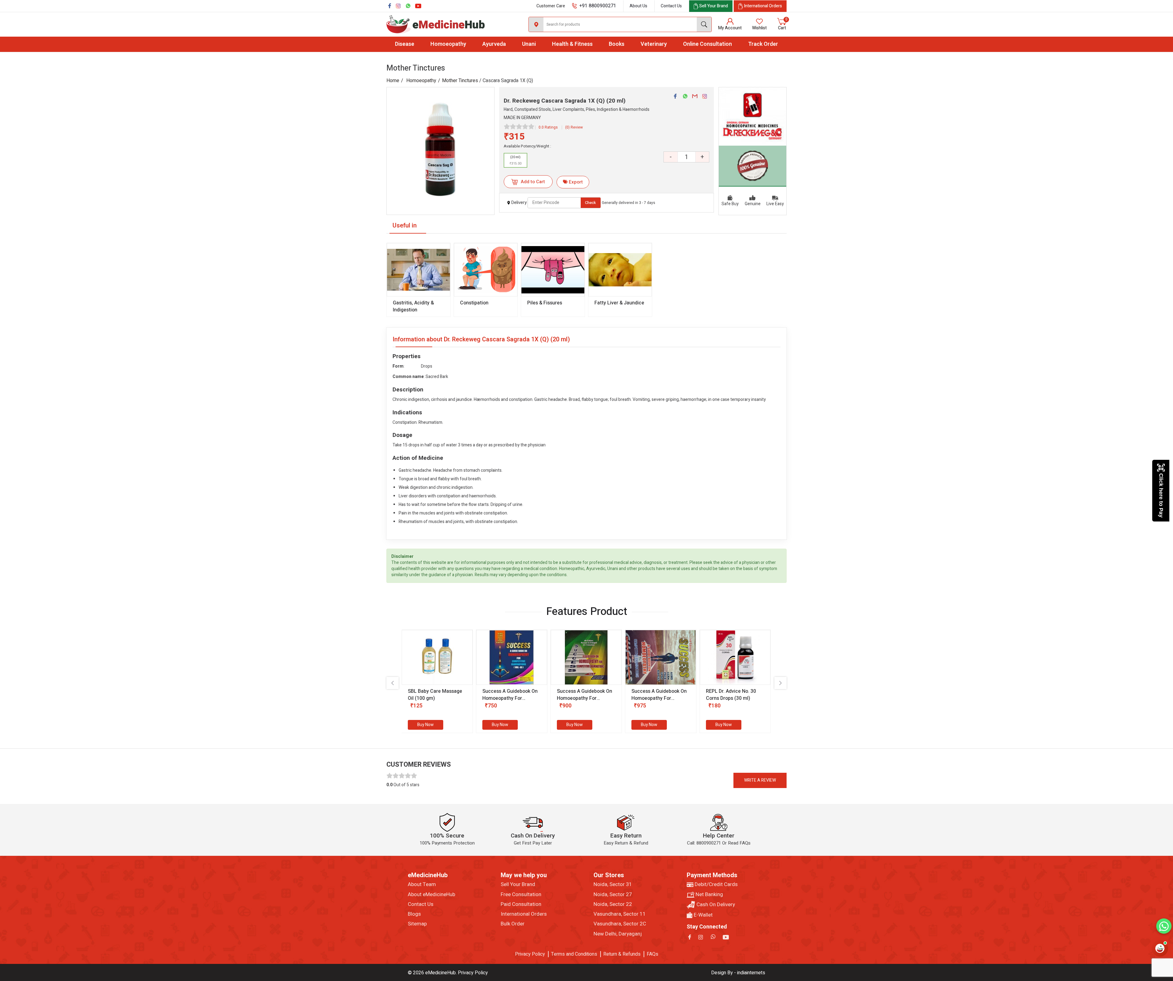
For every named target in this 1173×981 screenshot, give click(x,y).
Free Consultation (521, 894)
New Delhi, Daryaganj (618, 934)
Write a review (760, 780)
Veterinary (654, 44)
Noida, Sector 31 (613, 884)
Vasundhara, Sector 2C (620, 924)
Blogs (414, 914)
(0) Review (574, 127)
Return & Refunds (622, 954)
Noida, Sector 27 (613, 894)
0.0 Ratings (548, 127)
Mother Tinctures (460, 80)
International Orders (524, 914)
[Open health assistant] (1160, 948)
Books (616, 44)
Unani (529, 44)
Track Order (763, 44)
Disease (404, 44)
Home (392, 80)
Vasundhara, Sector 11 (620, 914)
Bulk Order (512, 924)
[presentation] (392, 683)
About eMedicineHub (431, 894)
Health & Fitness (572, 44)
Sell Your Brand (518, 884)
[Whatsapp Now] (1163, 926)
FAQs (652, 954)
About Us (638, 6)
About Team (422, 884)
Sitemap (417, 924)
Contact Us (671, 6)
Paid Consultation (521, 904)
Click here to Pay (1161, 495)
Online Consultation (707, 44)
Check (590, 202)
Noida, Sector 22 (613, 904)
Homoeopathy (448, 44)
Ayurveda (494, 44)
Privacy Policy (530, 954)
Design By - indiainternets (738, 972)
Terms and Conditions (574, 954)
